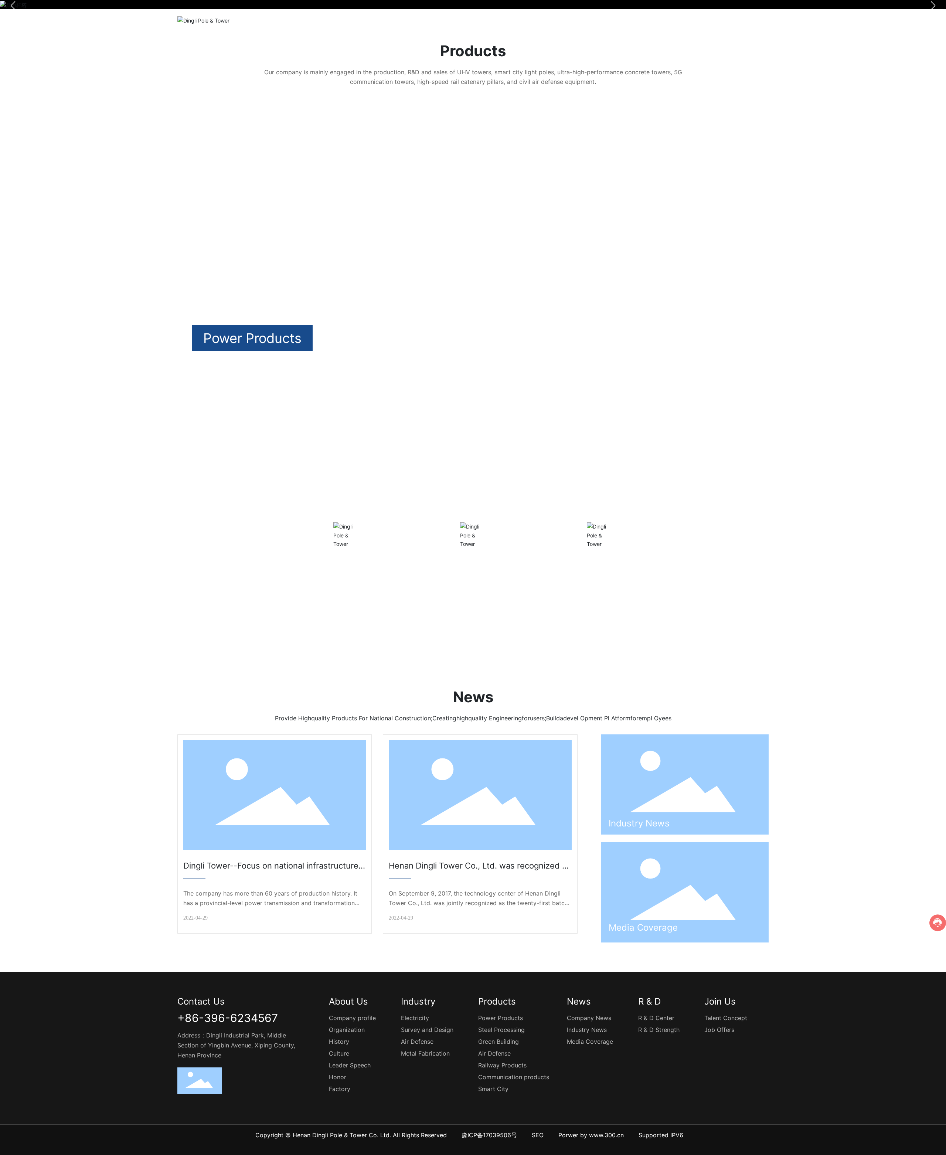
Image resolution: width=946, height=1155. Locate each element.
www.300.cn (606, 1135)
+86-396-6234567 (227, 1018)
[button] (744, 213)
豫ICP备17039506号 (489, 1135)
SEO (538, 1135)
